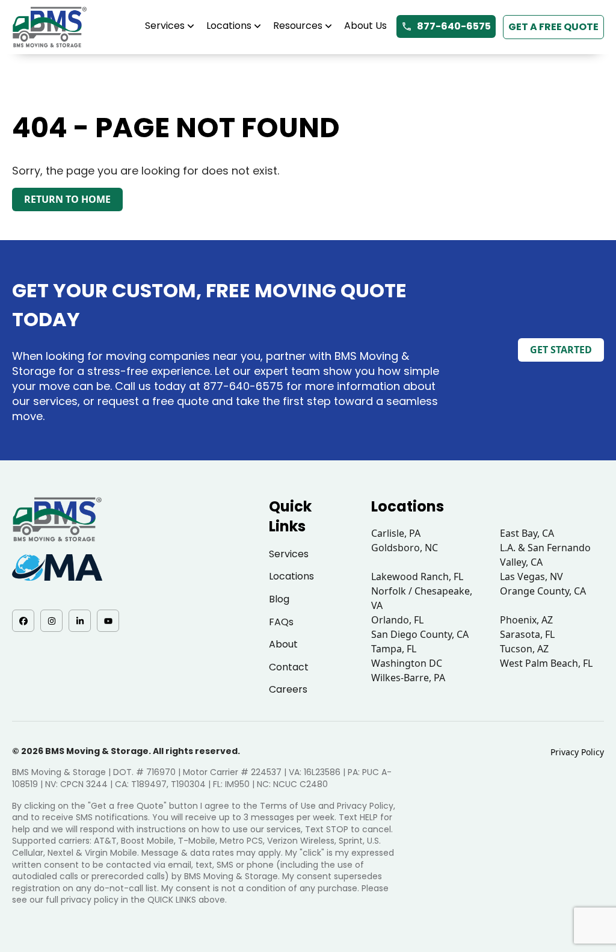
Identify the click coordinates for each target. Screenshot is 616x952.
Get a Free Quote (553, 27)
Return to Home (67, 199)
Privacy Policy (577, 752)
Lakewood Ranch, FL (417, 576)
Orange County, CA (543, 591)
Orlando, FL (397, 619)
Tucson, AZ (524, 648)
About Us (365, 25)
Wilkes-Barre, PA (408, 677)
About (283, 644)
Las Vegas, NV (531, 576)
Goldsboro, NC (404, 547)
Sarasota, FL (527, 634)
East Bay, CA (527, 533)
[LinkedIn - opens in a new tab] (79, 620)
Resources (297, 25)
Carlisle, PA (395, 533)
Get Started (561, 349)
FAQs (281, 622)
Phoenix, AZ (526, 619)
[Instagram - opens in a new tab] (51, 620)
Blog (279, 599)
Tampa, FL (393, 648)
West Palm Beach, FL (546, 663)
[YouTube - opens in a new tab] (108, 620)
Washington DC (406, 663)
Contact (289, 667)
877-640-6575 (454, 26)
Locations (228, 25)
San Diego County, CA (420, 634)
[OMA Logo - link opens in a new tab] (57, 567)
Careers (288, 689)
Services (165, 25)
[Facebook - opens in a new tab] (23, 620)
